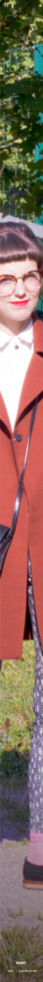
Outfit (10, 971)
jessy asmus (13, 5)
